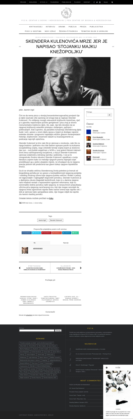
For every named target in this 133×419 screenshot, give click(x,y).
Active (90, 126)
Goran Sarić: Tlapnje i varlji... (77, 395)
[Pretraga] (109, 115)
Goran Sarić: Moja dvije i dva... (78, 399)
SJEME (118, 409)
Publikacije (66, 2)
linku (51, 198)
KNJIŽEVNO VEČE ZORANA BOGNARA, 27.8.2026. (90, 349)
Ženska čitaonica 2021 (50, 377)
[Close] (107, 367)
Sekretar (95, 130)
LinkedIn (67, 232)
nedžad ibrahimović (55, 360)
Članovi (77, 2)
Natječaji (44, 360)
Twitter (37, 232)
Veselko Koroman (98, 150)
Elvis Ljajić (96, 157)
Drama (62, 26)
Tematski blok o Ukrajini (94, 31)
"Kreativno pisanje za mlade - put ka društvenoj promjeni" (36, 343)
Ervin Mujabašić (98, 137)
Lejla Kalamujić (33, 357)
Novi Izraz (50, 31)
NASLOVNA (33, 2)
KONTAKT (87, 2)
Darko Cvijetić (44, 348)
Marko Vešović (44, 357)
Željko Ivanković (24, 377)
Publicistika (96, 26)
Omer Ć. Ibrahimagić (46, 363)
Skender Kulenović (56, 220)
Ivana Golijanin (31, 354)
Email (75, 232)
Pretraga (89, 112)
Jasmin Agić (42, 220)
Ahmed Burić (32, 346)
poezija (33, 369)
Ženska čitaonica (68, 31)
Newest (87, 126)
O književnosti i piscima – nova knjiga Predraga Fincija (66, 267)
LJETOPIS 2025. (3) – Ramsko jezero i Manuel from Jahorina (72, 298)
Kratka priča (50, 354)
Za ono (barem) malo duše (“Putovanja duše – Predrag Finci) (93, 354)
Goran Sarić (47, 351)
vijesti (54, 374)
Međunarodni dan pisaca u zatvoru (30, 360)
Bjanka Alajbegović (25, 348)
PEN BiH (32, 366)
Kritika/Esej (36, 26)
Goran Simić (56, 351)
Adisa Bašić (23, 346)
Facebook (27, 232)
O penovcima (24, 366)
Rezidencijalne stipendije (52, 372)
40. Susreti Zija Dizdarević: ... (77, 388)
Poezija (73, 26)
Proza (83, 26)
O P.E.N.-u (43, 2)
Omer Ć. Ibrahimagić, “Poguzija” (85, 365)
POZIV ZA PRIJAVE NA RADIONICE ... (80, 384)
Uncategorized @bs (74, 37)
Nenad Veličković (25, 363)
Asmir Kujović (52, 346)
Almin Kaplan (42, 346)
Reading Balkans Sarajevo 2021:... (79, 402)
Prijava (23, 2)
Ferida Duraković (36, 351)
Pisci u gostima (33, 31)
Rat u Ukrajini (24, 372)
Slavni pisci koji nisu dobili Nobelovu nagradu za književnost (34, 267)
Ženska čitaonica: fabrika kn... (77, 406)
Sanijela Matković (98, 144)
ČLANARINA (55, 2)
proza (57, 369)
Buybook (35, 348)
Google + (57, 232)
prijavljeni (29, 315)
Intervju (50, 26)
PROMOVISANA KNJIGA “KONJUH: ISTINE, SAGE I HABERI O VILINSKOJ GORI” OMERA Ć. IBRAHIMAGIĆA (28, 300)
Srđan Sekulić (24, 374)
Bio (35, 243)
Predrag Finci (41, 369)
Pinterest (46, 232)
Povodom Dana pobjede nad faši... (79, 392)
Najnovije (65, 243)
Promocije (50, 369)
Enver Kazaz (54, 348)
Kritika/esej (23, 357)
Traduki (48, 374)
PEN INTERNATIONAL (43, 366)
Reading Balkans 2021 (36, 372)
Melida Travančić (55, 357)
